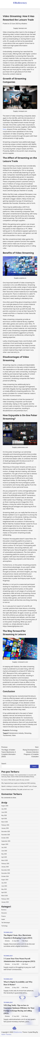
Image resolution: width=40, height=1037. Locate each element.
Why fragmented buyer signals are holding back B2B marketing (18, 783)
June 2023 (4, 886)
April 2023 (4, 892)
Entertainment (13, 733)
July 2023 (4, 883)
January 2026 (5, 828)
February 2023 (5, 899)
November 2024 (5, 873)
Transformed (7, 735)
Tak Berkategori (5, 922)
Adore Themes (6, 1034)
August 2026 (4, 805)
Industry (21, 733)
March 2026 (4, 822)
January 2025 (5, 866)
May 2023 (4, 889)
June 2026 (4, 812)
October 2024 (5, 876)
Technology (13, 730)
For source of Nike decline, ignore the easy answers (15, 780)
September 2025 (5, 841)
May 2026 (4, 815)
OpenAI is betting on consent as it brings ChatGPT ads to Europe (19, 786)
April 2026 (4, 818)
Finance (3, 916)
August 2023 (4, 879)
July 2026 (4, 809)
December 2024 (5, 870)
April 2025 (4, 857)
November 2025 (5, 834)
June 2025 (4, 850)
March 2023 (4, 895)
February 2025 (5, 863)
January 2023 (5, 902)
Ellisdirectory (20, 2)
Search (3, 763)
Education (4, 913)
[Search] (37, 5)
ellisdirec (24, 23)
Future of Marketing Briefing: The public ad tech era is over (17, 789)
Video (14, 735)
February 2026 (5, 825)
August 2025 (4, 844)
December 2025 (5, 831)
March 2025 (4, 860)
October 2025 (5, 838)
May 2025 (4, 854)
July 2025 (4, 847)
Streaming (27, 733)
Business (3, 909)
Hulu (4, 129)
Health (3, 919)
